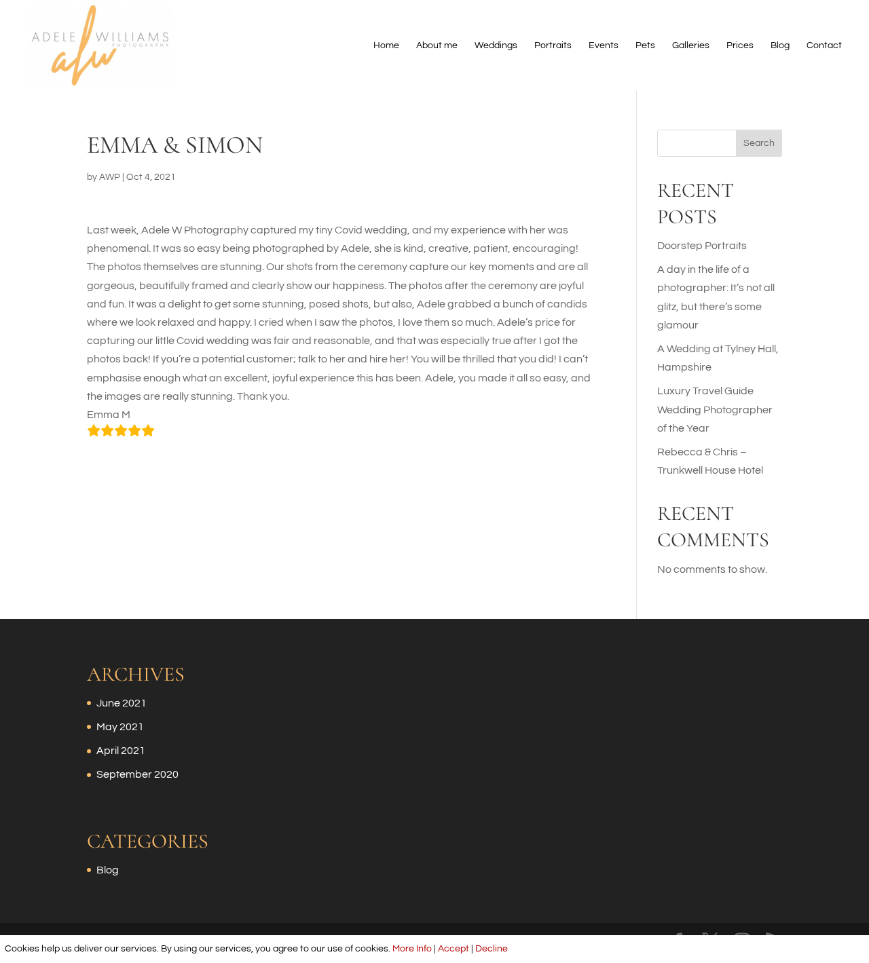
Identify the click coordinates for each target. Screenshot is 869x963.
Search (759, 143)
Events (603, 45)
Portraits (553, 45)
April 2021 (120, 750)
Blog (780, 45)
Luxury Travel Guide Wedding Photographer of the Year (715, 409)
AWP (109, 177)
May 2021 (120, 726)
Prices (740, 45)
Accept (453, 948)
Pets (645, 45)
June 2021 (121, 703)
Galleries (690, 45)
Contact (824, 45)
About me (437, 45)
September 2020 (137, 774)
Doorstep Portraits (702, 245)
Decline (491, 948)
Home (386, 45)
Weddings (496, 45)
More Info (412, 948)
